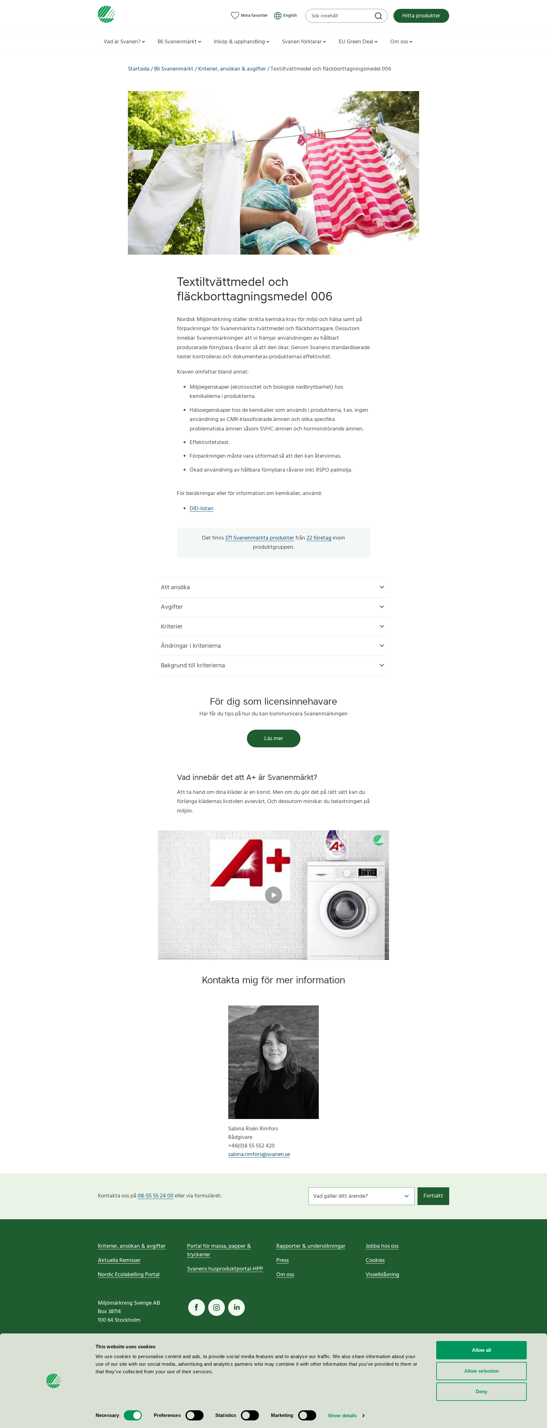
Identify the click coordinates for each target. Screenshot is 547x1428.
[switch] (194, 1415)
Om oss (285, 1274)
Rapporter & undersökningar (310, 1246)
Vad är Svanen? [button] (122, 41)
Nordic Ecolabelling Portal (129, 1274)
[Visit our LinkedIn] (236, 1307)
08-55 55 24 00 (155, 1196)
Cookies (375, 1260)
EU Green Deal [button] (356, 41)
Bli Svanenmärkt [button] (177, 41)
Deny (481, 1391)
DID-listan (201, 508)
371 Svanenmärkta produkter (259, 538)
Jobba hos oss (382, 1246)
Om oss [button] (399, 41)
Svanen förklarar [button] (302, 41)
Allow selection (481, 1371)
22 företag (318, 538)
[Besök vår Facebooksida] (196, 1307)
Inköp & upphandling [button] (239, 41)
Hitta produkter (421, 16)
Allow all (481, 1350)
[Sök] (379, 16)
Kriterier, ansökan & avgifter (132, 1246)
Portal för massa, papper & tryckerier (219, 1250)
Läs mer (273, 738)
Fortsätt (433, 1196)
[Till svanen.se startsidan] (106, 16)
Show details (342, 1415)
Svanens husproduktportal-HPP (225, 1269)
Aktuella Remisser (119, 1260)
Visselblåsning (382, 1274)
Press (282, 1260)
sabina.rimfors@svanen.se (259, 1154)
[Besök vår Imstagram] (216, 1307)
